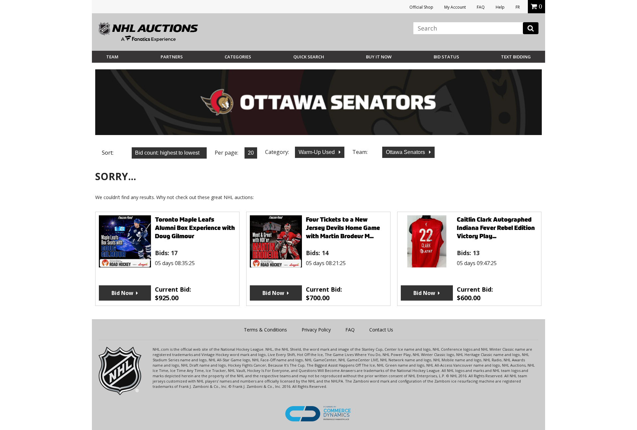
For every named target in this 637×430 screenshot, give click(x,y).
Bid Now (122, 293)
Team (112, 57)
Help (500, 7)
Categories (238, 57)
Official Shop (421, 7)
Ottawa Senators (406, 152)
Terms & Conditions (265, 329)
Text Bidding (516, 57)
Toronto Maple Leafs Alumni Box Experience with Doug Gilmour (195, 227)
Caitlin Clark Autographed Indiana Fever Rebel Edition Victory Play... (496, 227)
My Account (455, 7)
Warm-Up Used (317, 152)
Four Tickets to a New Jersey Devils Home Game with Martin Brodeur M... (343, 227)
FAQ (481, 7)
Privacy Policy (316, 329)
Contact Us (381, 329)
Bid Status (446, 57)
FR (518, 7)
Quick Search (308, 57)
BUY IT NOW (378, 57)
